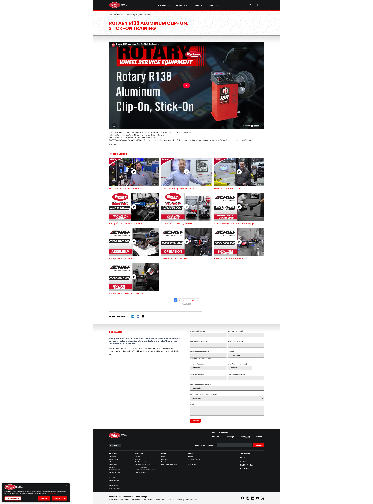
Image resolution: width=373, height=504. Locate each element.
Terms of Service (148, 500)
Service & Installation (194, 459)
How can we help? (200, 384)
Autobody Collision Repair (142, 464)
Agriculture (112, 483)
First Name (198, 331)
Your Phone (236, 341)
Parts (136, 475)
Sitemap (179, 500)
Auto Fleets (112, 467)
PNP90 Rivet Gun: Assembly (122, 258)
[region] (36, 492)
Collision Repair (113, 459)
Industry (231, 351)
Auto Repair (112, 456)
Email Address (199, 341)
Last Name (235, 331)
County (197, 374)
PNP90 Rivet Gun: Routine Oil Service (126, 293)
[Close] (66, 485)
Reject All (44, 498)
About (242, 457)
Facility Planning (192, 464)
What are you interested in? (204, 394)
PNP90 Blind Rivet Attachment (228, 258)
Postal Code (236, 374)
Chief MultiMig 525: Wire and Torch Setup (234, 223)
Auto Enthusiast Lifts (141, 462)
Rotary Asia (128, 497)
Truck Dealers (113, 464)
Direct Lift (163, 462)
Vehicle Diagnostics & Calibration (145, 469)
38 (193, 300)
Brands (164, 453)
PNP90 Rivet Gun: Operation (174, 258)
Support (191, 453)
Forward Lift (164, 459)
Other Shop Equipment (141, 472)
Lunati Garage (141, 497)
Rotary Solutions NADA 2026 (227, 188)
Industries (113, 453)
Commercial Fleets (114, 475)
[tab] (164, 5)
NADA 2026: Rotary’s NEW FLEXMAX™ (126, 188)
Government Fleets (114, 469)
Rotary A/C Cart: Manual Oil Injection (126, 223)
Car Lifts (137, 456)
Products (139, 453)
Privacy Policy (136, 500)
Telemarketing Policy (191, 500)
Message (193, 405)
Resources (191, 462)
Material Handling (114, 485)
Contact (243, 461)
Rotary (163, 456)
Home (111, 15)
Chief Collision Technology (169, 464)
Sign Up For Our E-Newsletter (205, 445)
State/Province (237, 364)
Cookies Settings (13, 498)
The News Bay (245, 453)
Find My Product (247, 465)
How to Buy (244, 469)
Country (197, 364)
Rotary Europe (115, 497)
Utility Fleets (112, 477)
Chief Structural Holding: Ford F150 (177, 223)
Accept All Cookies (59, 498)
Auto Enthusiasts (114, 480)
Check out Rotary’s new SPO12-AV (177, 188)
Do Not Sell (171, 500)
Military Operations (114, 472)
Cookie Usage (160, 500)
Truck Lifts (138, 459)
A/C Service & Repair (141, 467)
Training (190, 456)
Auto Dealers (112, 462)
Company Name (199, 351)
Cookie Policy (51, 493)
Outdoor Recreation (114, 488)
